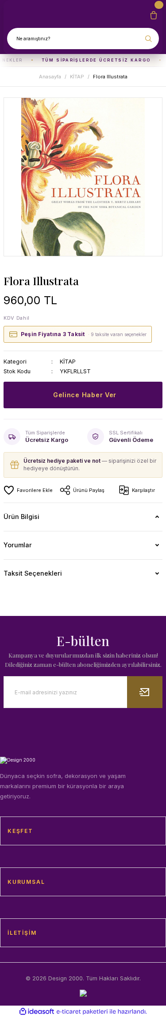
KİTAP (68, 361)
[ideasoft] (36, 1012)
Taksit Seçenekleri (33, 573)
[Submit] (144, 692)
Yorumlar (18, 545)
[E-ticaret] (82, 1011)
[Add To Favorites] (28, 490)
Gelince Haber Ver (84, 395)
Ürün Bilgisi (21, 516)
